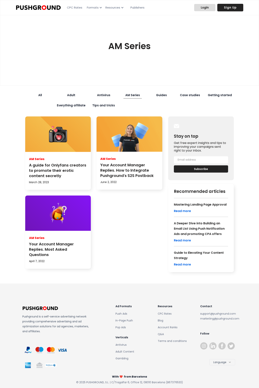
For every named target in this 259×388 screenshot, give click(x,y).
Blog (160, 320)
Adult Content (124, 351)
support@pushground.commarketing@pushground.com (218, 316)
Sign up (230, 7)
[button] (94, 7)
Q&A (161, 334)
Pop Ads (120, 327)
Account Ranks (167, 327)
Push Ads (121, 314)
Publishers (137, 7)
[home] (38, 7)
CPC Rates (74, 7)
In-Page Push (124, 320)
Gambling (121, 358)
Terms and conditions (172, 341)
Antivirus (121, 345)
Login (205, 7)
